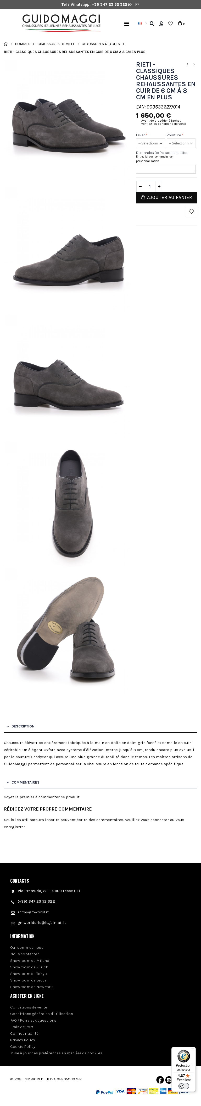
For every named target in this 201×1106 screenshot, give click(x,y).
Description (23, 726)
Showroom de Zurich (29, 967)
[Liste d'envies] (170, 23)
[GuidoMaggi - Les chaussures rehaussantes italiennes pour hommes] (59, 23)
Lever (141, 135)
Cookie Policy (22, 1046)
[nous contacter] (137, 4)
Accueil (6, 44)
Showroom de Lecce (28, 980)
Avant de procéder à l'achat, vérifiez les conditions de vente (164, 122)
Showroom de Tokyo (28, 973)
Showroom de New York (31, 986)
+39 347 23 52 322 (110, 4)
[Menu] (126, 24)
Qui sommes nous (26, 947)
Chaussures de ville (56, 43)
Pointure (175, 135)
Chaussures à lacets (101, 43)
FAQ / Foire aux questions (33, 1020)
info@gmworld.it (33, 912)
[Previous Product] (187, 64)
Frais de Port (21, 1026)
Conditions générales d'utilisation (41, 1013)
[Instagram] (169, 1081)
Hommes (22, 43)
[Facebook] (160, 1081)
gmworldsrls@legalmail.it (42, 922)
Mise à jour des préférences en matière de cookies (56, 1053)
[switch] (183, 1086)
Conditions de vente (28, 1007)
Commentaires (26, 782)
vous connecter (155, 819)
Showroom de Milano (29, 960)
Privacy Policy (22, 1040)
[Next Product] (194, 64)
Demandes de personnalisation (162, 152)
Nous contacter (24, 954)
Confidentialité (24, 1033)
